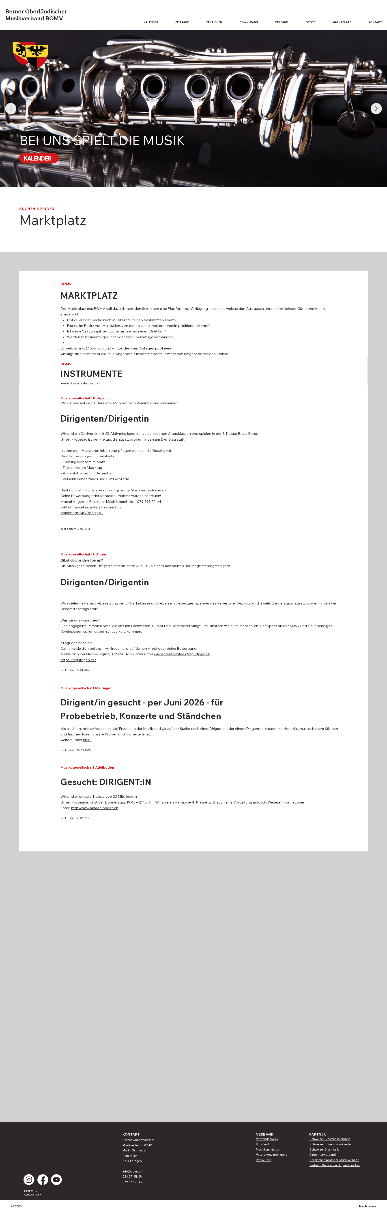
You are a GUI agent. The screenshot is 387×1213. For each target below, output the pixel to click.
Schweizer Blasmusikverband (330, 1139)
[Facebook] (42, 1179)
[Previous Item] (10, 108)
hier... (87, 739)
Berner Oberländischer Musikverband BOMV (36, 15)
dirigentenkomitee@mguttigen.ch (182, 654)
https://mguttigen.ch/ (78, 660)
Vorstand (262, 1144)
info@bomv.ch (91, 348)
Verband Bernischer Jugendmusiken (335, 1165)
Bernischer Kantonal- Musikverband (334, 1160)
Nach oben (367, 1206)
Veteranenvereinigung (271, 1154)
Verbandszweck (267, 1139)
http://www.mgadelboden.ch (94, 808)
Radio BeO (263, 1160)
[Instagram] (29, 1179)
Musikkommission (268, 1149)
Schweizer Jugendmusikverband (332, 1144)
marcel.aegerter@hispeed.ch (97, 507)
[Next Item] (376, 108)
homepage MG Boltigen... (81, 512)
